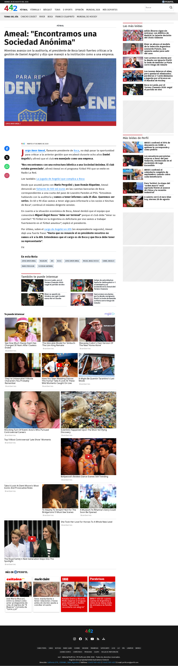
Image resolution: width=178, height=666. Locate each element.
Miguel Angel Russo (91, 261)
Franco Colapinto (64, 16)
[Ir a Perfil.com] (168, 2)
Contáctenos (77, 652)
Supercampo (105, 648)
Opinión (79, 9)
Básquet (47, 9)
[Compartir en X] (7, 157)
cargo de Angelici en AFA (58, 229)
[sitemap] (103, 639)
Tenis (57, 9)
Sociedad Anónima (45, 266)
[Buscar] (171, 7)
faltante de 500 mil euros (50, 188)
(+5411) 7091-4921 (94, 662)
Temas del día (11, 16)
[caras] (74, 580)
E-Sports (67, 9)
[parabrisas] (102, 580)
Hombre (77, 648)
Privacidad (88, 652)
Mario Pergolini (28, 266)
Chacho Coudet (29, 16)
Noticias (58, 648)
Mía (123, 648)
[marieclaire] (46, 580)
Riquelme (43, 261)
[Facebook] (80, 639)
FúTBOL (60, 26)
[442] (89, 631)
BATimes (138, 648)
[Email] (7, 175)
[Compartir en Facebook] (7, 148)
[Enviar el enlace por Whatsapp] (7, 166)
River (42, 16)
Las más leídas (132, 26)
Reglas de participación (110, 652)
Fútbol (24, 9)
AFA (52, 261)
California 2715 (53, 662)
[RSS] (98, 639)
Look (113, 648)
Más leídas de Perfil (136, 138)
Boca (50, 16)
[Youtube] (92, 639)
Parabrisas (94, 648)
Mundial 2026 (93, 9)
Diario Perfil (41, 648)
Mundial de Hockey (87, 16)
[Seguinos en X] (86, 639)
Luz (118, 648)
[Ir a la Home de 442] (10, 10)
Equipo (96, 652)
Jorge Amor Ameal (35, 150)
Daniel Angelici (108, 261)
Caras (51, 648)
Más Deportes (110, 9)
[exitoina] (18, 580)
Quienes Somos (65, 652)
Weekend (85, 648)
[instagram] (74, 639)
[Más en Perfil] (20, 572)
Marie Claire (67, 648)
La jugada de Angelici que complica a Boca (60, 178)
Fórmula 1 (35, 9)
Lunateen (130, 648)
